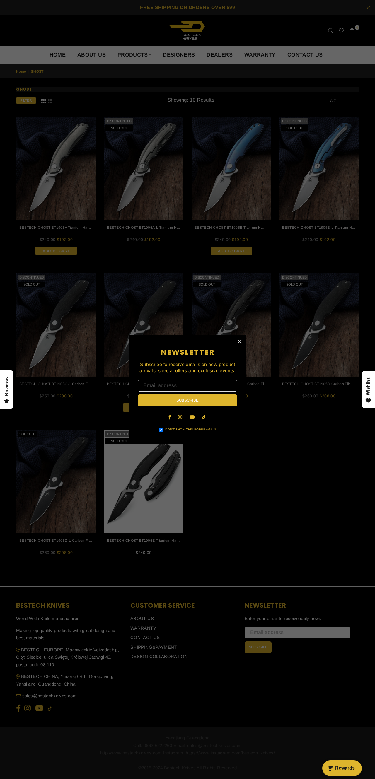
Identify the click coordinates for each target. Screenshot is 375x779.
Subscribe (187, 400)
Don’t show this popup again (190, 429)
